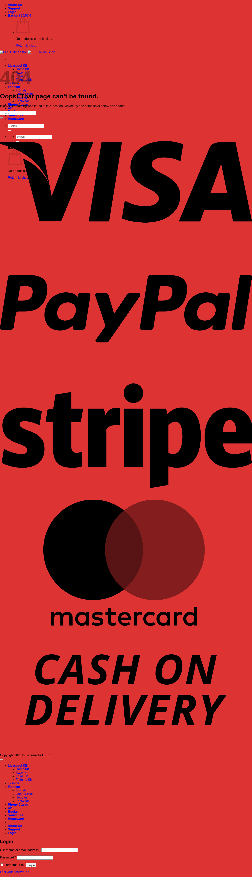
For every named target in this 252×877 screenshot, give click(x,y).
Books (13, 811)
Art (10, 108)
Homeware (16, 818)
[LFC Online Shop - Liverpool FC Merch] (27, 52)
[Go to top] (1, 759)
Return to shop (26, 45)
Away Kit (22, 772)
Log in (31, 865)
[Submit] (1, 117)
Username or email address (20, 850)
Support (14, 8)
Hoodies (22, 797)
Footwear (22, 101)
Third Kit (22, 776)
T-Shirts (21, 90)
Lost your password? (14, 872)
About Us (15, 5)
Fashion (14, 786)
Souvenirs (15, 115)
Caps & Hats (24, 794)
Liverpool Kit (17, 65)
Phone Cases (18, 804)
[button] (12, 12)
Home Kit (22, 769)
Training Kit (24, 779)
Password (8, 857)
